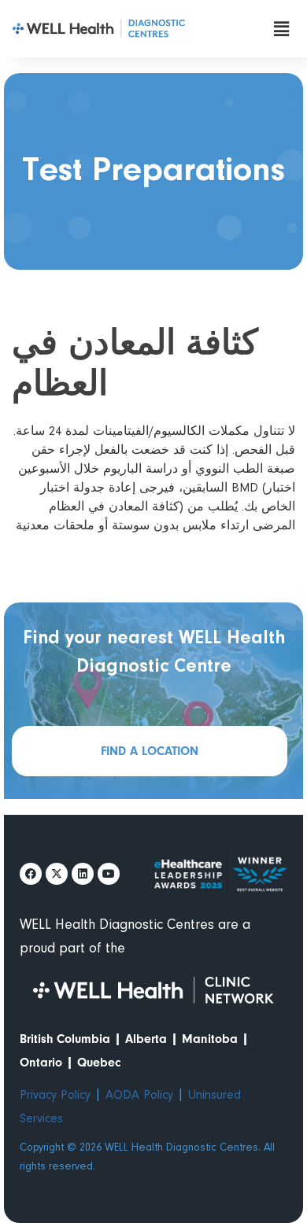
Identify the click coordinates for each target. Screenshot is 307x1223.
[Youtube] (109, 874)
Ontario (41, 1062)
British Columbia (65, 1039)
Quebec (98, 1062)
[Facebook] (31, 874)
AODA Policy (139, 1095)
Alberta (146, 1039)
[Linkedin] (83, 874)
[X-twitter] (57, 874)
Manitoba (210, 1039)
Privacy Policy (55, 1095)
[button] (281, 29)
